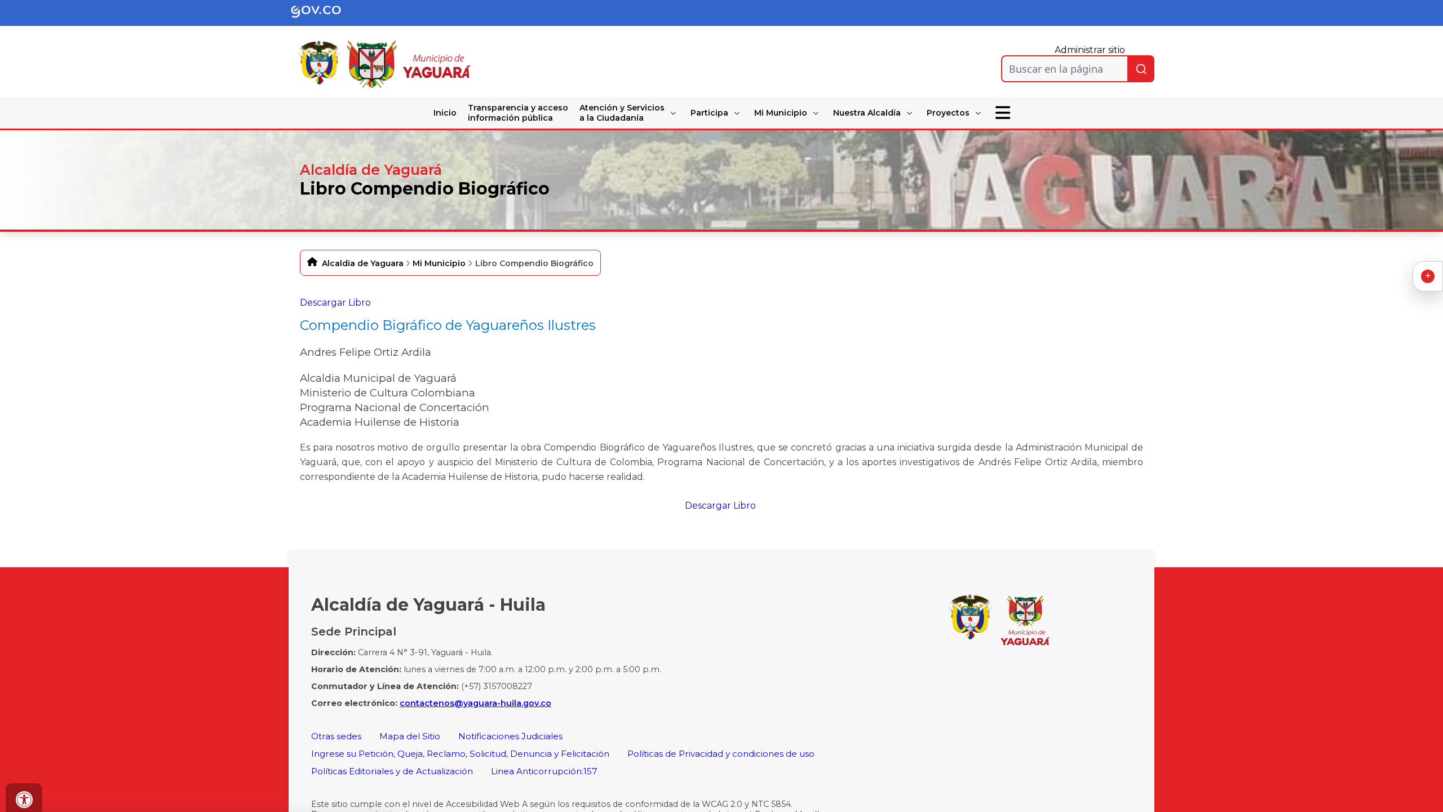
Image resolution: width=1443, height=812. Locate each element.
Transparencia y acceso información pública (518, 113)
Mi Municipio (780, 113)
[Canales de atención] (1428, 276)
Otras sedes (336, 736)
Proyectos (948, 113)
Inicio (445, 113)
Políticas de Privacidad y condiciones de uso (721, 753)
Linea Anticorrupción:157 (544, 771)
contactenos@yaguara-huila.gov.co (475, 703)
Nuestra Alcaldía (867, 113)
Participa (709, 113)
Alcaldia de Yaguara (363, 263)
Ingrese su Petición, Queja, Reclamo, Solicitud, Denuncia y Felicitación (460, 753)
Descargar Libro (335, 302)
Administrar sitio (1090, 50)
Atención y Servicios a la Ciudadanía (622, 113)
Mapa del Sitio (409, 736)
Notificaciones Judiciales (510, 736)
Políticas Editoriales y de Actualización (392, 771)
